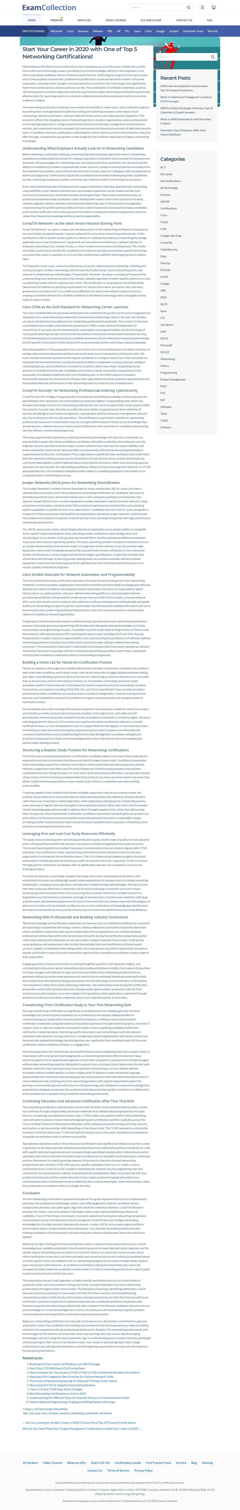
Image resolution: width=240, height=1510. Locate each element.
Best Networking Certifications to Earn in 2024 (58, 1393)
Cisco (70, 31)
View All (213, 31)
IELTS (163, 304)
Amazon (83, 31)
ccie (31, 1413)
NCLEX (164, 352)
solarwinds (92, 1413)
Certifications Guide (128, 1463)
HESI (163, 297)
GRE (163, 290)
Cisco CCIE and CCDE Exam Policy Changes (56, 1389)
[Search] (213, 57)
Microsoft (56, 31)
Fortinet (165, 269)
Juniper (174, 31)
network (64, 1413)
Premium (56, 20)
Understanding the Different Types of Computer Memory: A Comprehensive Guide (79, 1397)
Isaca (137, 31)
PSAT (163, 386)
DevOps (165, 263)
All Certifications (170, 181)
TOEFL (164, 420)
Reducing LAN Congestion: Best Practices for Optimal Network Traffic (71, 1376)
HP (119, 31)
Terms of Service (118, 1470)
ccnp (37, 1413)
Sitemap (207, 1463)
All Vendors (30, 1463)
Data (163, 256)
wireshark (106, 1413)
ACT (163, 167)
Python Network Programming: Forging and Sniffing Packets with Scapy (72, 1401)
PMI (110, 31)
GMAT (164, 276)
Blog (194, 1463)
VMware (98, 31)
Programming (168, 372)
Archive (181, 1463)
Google (160, 31)
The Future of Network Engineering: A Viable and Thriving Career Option (73, 1380)
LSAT (163, 331)
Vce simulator (151, 20)
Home (32, 20)
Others (164, 365)
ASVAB (164, 201)
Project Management (173, 379)
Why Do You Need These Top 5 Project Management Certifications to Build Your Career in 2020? (82, 1428)
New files (84, 20)
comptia (53, 1413)
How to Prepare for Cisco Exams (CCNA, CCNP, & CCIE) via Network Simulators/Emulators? (85, 1372)
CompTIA (166, 242)
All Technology (44, 1408)
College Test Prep (170, 235)
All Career (166, 174)
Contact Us (184, 20)
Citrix (148, 31)
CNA (163, 228)
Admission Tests (193, 31)
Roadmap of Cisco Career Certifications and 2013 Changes (65, 1364)
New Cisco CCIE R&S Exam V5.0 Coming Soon (57, 1368)
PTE (162, 393)
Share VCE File (100, 1463)
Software (165, 406)
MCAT (164, 338)
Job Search (166, 324)
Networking (60, 1408)
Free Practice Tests (158, 1463)
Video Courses (116, 20)
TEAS (163, 413)
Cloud (164, 222)
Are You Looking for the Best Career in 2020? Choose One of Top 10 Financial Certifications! (79, 1422)
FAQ (209, 20)
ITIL (127, 31)
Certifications (168, 208)
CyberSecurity (169, 249)
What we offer (76, 1463)
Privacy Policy (143, 1470)
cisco (44, 1413)
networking (77, 1413)
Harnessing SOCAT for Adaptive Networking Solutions (62, 1385)
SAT (162, 400)
